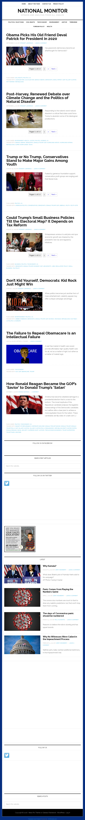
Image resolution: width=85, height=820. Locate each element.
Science (43, 140)
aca (16, 371)
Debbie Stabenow (21, 319)
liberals (62, 205)
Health (49, 26)
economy (36, 266)
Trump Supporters (68, 430)
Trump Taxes (10, 432)
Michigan (58, 319)
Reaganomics (49, 428)
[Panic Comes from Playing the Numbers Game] (23, 598)
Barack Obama (40, 79)
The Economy (42, 22)
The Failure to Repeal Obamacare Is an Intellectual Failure (41, 335)
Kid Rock (51, 319)
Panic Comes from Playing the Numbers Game (58, 590)
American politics (21, 205)
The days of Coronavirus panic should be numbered (58, 614)
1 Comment (35, 392)
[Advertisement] (19, 504)
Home (24, 4)
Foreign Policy (38, 26)
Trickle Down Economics (53, 430)
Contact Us (46, 4)
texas (30, 144)
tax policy (16, 268)
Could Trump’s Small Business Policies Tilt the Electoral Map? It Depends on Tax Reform (40, 221)
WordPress (61, 812)
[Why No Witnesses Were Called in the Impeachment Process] (23, 646)
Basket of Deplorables (23, 426)
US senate (17, 321)
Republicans (19, 81)
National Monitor (42, 11)
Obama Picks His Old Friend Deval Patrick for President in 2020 (36, 37)
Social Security (22, 430)
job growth (47, 266)
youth (68, 205)
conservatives (33, 205)
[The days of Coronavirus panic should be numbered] (23, 622)
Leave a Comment (41, 43)
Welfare (18, 432)
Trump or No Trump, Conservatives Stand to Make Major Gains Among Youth (37, 160)
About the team (34, 4)
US (30, 77)
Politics (25, 77)
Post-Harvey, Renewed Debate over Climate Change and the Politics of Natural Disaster (38, 98)
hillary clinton (71, 79)
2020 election (29, 79)
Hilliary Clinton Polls (37, 428)
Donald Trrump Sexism (52, 426)
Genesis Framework (49, 812)
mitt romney (10, 81)
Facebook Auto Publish (34, 819)
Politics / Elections (16, 22)
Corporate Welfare (38, 426)
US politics (9, 321)
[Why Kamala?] (23, 575)
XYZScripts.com (52, 819)
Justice (64, 22)
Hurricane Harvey (53, 142)
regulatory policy (62, 266)
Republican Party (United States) (65, 428)
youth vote (74, 205)
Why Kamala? (49, 566)
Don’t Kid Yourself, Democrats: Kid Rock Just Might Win (41, 282)
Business (18, 264)
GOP (64, 79)
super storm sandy (21, 144)
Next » (53, 69)
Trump (32, 371)
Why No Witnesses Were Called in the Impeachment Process (60, 637)
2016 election (19, 79)
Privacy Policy (58, 4)
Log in (68, 812)
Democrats (49, 79)
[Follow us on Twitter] (6, 483)
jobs (53, 266)
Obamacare (25, 371)
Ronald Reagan (11, 430)
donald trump (38, 142)
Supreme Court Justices (36, 430)
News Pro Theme (34, 812)
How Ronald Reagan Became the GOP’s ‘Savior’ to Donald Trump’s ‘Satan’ (41, 386)
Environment (54, 22)
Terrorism (73, 22)
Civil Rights (30, 22)
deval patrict (57, 79)
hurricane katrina (66, 142)
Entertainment (20, 317)
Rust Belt (74, 319)
